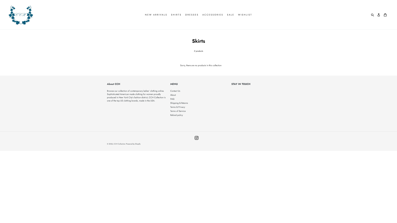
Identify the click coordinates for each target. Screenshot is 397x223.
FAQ (172, 99)
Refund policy (176, 115)
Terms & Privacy (177, 107)
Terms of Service (178, 111)
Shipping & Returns (179, 103)
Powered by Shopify (133, 144)
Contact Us (175, 90)
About (173, 94)
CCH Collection (119, 144)
